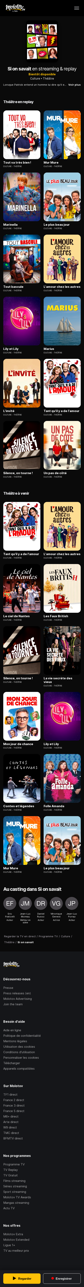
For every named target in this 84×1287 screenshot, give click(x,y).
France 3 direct (14, 1105)
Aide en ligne (12, 1030)
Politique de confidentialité (22, 1036)
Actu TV (9, 1208)
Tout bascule (13, 287)
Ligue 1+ (9, 1245)
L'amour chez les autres (62, 287)
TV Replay (10, 1170)
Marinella (10, 225)
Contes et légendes (18, 806)
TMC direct (11, 1133)
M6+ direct (11, 1116)
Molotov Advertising (17, 999)
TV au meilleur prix (16, 1250)
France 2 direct (13, 1100)
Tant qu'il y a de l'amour (62, 411)
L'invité (8, 411)
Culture (35, 78)
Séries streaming (15, 1186)
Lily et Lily (11, 349)
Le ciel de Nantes (16, 616)
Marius (49, 349)
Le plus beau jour (57, 225)
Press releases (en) (17, 993)
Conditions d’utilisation (19, 1052)
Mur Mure (51, 162)
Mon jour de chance (18, 744)
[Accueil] (15, 8)
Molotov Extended (16, 1240)
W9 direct (10, 1127)
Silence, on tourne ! (18, 473)
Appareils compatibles (19, 1068)
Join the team (13, 1004)
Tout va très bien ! (17, 162)
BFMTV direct (13, 1138)
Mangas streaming (16, 1203)
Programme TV (14, 1164)
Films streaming (14, 1181)
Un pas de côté (55, 473)
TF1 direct (10, 1094)
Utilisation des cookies (19, 1047)
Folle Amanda (54, 806)
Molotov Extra (13, 1234)
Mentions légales (15, 1041)
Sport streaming (14, 1192)
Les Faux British (56, 616)
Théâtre (48, 78)
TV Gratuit (10, 1175)
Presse (8, 988)
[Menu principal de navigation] (76, 8)
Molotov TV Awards (17, 1197)
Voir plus (74, 84)
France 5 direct (13, 1111)
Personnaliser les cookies (21, 1057)
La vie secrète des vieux (58, 680)
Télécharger (11, 1063)
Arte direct (11, 1122)
